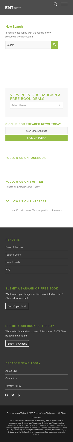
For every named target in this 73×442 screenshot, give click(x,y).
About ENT (11, 370)
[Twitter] (13, 395)
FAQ (7, 269)
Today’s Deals (13, 254)
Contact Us (11, 378)
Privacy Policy (13, 385)
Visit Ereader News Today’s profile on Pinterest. (37, 210)
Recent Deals (12, 262)
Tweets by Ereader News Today (22, 186)
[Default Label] (19, 395)
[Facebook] (6, 395)
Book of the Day (14, 247)
